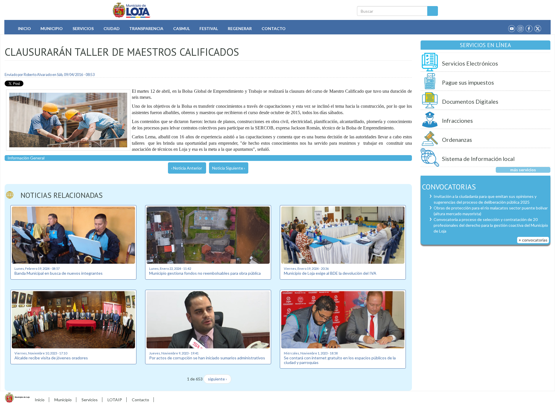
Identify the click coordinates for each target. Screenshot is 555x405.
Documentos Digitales (470, 101)
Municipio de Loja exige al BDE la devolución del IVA (330, 273)
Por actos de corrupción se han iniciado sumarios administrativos (207, 357)
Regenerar (240, 28)
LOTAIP (115, 399)
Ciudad (111, 28)
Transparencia (146, 28)
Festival (208, 28)
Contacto (274, 28)
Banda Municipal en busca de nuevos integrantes (58, 273)
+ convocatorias (533, 239)
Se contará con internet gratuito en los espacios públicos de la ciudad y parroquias (340, 360)
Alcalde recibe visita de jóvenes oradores (51, 357)
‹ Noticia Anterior (186, 168)
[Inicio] (132, 10)
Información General (26, 157)
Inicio (24, 28)
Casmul (181, 28)
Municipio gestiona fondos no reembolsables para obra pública (205, 273)
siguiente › (217, 378)
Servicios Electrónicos (470, 63)
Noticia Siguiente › (228, 168)
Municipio (51, 28)
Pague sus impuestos (468, 82)
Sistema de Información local (478, 158)
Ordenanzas (457, 139)
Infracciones (457, 120)
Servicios (83, 28)
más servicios (523, 169)
